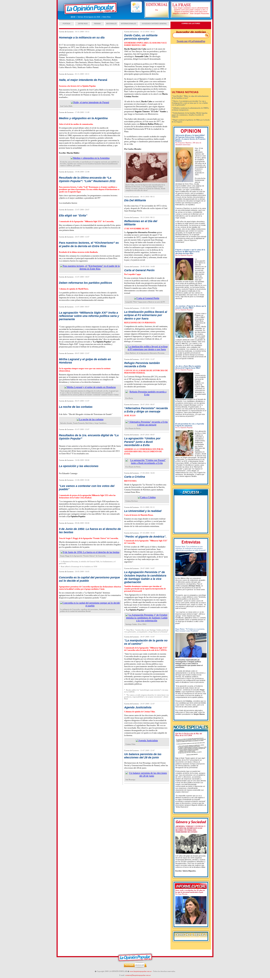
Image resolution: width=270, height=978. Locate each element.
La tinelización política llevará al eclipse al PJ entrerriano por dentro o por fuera (145, 315)
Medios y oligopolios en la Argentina (83, 118)
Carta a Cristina (134, 476)
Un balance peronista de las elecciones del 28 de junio (142, 756)
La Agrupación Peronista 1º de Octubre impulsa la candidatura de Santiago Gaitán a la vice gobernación (145, 577)
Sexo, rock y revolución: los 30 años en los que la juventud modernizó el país (190, 891)
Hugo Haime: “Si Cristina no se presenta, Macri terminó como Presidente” (190, 630)
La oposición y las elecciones (78, 466)
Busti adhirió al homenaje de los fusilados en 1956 (79, 566)
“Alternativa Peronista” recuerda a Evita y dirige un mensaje (146, 410)
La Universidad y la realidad (142, 511)
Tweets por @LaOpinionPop (191, 41)
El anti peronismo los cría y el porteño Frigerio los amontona (189, 425)
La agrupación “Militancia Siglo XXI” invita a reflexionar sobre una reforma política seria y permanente (89, 316)
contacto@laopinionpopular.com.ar (138, 975)
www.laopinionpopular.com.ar (141, 971)
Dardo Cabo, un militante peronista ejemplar (141, 37)
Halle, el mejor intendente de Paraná (83, 79)
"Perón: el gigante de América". (145, 536)
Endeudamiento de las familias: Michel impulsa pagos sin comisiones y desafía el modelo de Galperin (189, 115)
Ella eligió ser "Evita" (73, 215)
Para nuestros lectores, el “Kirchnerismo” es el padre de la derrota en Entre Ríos (89, 244)
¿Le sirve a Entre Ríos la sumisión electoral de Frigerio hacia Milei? (188, 367)
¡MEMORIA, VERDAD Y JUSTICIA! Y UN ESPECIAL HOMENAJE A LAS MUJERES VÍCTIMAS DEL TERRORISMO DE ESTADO (190, 829)
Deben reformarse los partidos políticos (85, 282)
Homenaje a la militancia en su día (82, 37)
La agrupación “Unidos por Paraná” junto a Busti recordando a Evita (142, 442)
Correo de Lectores (66, 32)
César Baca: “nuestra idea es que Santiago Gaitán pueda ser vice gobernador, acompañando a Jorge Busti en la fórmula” (146, 631)
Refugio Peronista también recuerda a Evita (142, 364)
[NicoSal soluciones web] (135, 967)
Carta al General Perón (139, 270)
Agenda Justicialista (137, 707)
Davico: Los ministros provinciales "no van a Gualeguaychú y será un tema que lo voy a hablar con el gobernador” (190, 103)
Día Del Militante (135, 200)
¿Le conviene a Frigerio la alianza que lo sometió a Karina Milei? (190, 307)
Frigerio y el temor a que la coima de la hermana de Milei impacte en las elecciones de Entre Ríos (190, 251)
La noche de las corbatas (75, 406)
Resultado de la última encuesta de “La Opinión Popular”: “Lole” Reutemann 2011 (87, 179)
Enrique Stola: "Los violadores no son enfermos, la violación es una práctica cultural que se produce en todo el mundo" (190, 548)
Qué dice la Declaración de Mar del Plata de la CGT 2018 (188, 734)
